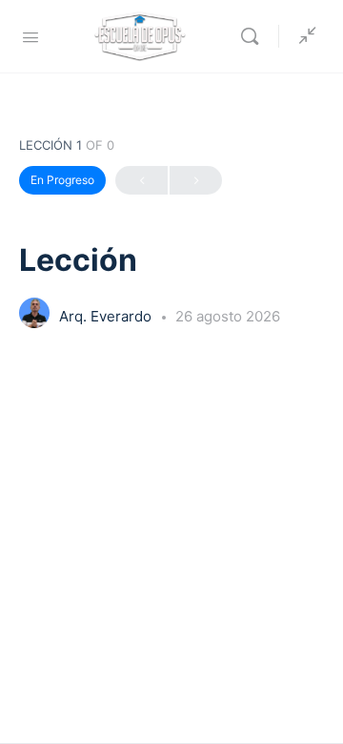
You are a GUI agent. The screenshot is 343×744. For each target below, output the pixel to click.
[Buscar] (254, 36)
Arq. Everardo (107, 316)
